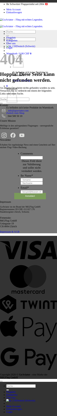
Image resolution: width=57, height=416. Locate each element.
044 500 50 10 (15, 116)
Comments (27, 153)
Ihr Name (27, 175)
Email (25, 187)
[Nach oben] (1, 381)
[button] (7, 86)
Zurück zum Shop (15, 113)
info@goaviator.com (18, 110)
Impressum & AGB (9, 231)
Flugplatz (11, 37)
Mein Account (13, 9)
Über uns (11, 43)
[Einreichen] (7, 35)
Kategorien (11, 40)
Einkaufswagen (14, 12)
